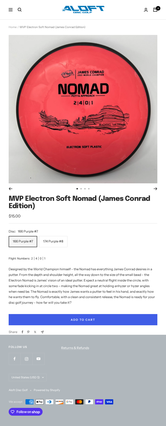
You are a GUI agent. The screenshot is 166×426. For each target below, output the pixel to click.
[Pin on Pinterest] (28, 331)
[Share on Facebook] (22, 331)
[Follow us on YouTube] (38, 359)
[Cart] (155, 10)
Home (13, 27)
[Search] (20, 10)
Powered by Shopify (47, 390)
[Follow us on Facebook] (15, 359)
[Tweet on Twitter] (35, 331)
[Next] (155, 188)
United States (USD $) (25, 377)
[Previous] (10, 188)
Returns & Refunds (75, 348)
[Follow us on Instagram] (26, 359)
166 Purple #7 (23, 241)
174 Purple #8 (53, 241)
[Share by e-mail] (42, 332)
